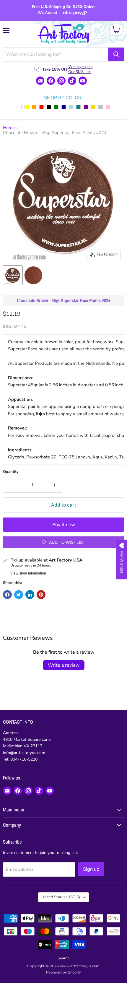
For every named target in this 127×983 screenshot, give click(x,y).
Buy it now (63, 525)
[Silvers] (100, 107)
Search (63, 958)
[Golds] (93, 107)
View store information (28, 573)
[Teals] (78, 107)
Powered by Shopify (63, 972)
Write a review (63, 665)
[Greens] (56, 107)
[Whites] (19, 107)
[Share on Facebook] (7, 594)
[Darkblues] (63, 107)
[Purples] (86, 107)
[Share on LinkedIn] (29, 594)
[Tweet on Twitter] (18, 594)
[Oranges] (34, 107)
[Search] (116, 54)
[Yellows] (27, 107)
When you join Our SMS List (80, 69)
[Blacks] (49, 107)
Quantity (11, 472)
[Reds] (41, 107)
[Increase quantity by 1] (54, 484)
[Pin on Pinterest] (41, 594)
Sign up (91, 869)
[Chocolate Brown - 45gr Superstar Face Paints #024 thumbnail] (12, 275)
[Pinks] (108, 107)
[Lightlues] (71, 107)
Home (9, 127)
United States (60, 897)
